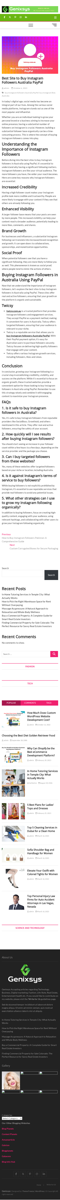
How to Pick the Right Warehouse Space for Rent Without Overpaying (29, 1030)
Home (39, 1185)
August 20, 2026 (46, 783)
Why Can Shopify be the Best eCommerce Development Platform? (41, 752)
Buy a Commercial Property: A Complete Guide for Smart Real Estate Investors (29, 1047)
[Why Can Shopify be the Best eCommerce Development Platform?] (13, 748)
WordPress (39, 1191)
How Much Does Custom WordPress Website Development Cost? (41, 716)
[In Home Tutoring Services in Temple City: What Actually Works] (13, 771)
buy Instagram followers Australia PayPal (22, 93)
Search (5, 568)
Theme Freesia (28, 1191)
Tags (48, 703)
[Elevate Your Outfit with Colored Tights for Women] (13, 870)
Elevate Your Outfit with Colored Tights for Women (42, 872)
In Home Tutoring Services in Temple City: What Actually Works (42, 774)
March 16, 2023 (43, 836)
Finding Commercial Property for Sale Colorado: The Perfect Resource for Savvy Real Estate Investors (27, 1055)
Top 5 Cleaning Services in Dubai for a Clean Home (42, 829)
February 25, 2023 (44, 813)
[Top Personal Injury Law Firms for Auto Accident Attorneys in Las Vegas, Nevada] (13, 896)
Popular (11, 703)
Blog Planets (8, 1128)
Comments (30, 703)
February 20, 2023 (44, 760)
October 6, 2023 (20, 88)
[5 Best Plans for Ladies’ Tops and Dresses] (13, 804)
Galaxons (6, 1156)
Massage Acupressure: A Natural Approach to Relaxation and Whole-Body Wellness (29, 1038)
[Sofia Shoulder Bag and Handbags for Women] (13, 849)
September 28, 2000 (19, 740)
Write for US (51, 1185)
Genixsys (6, 1191)
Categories (7, 1115)
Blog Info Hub (8, 1161)
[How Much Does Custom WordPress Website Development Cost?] (13, 712)
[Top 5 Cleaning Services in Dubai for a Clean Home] (13, 827)
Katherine (33, 783)
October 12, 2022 (43, 725)
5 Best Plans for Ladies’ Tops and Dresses (40, 806)
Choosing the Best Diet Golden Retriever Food (28, 735)
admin (6, 88)
